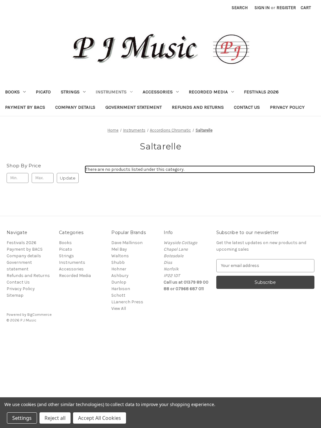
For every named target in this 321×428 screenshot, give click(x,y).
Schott (118, 295)
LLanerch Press (127, 302)
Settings (22, 418)
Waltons (120, 255)
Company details (75, 107)
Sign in (262, 7)
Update (68, 177)
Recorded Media (208, 92)
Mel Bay (119, 249)
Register (286, 7)
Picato (43, 92)
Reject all (55, 418)
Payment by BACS (25, 107)
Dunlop (118, 282)
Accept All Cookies (99, 418)
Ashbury (120, 275)
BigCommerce (39, 314)
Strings (70, 92)
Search (240, 7)
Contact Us (247, 107)
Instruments (111, 92)
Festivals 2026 (261, 92)
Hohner (118, 269)
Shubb (118, 262)
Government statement (133, 107)
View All (118, 308)
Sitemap (15, 295)
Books (12, 92)
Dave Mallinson (127, 242)
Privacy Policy (287, 107)
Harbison (120, 288)
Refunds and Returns (198, 107)
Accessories (158, 92)
